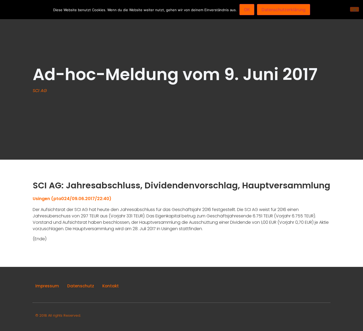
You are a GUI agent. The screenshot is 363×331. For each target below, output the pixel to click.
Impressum (47, 286)
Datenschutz (80, 286)
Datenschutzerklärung (283, 9)
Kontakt (110, 286)
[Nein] (354, 9)
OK (247, 9)
